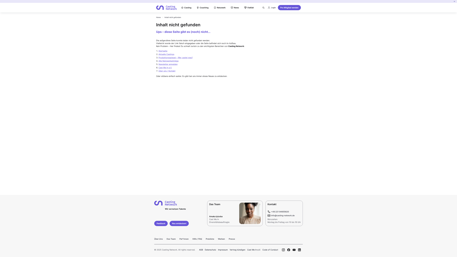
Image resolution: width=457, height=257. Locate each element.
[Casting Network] (166, 7)
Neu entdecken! (179, 223)
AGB (201, 250)
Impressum (223, 250)
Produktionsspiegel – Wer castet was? (176, 57)
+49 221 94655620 (280, 211)
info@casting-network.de (283, 215)
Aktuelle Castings (166, 54)
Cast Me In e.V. (165, 67)
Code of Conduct (270, 250)
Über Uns (158, 239)
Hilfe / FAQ (197, 239)
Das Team (171, 239)
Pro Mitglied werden (289, 7)
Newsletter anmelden (168, 64)
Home (158, 17)
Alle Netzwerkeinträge (169, 61)
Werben (221, 239)
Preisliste (210, 239)
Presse (232, 239)
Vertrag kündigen (237, 250)
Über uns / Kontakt (167, 71)
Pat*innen (184, 239)
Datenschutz (210, 250)
